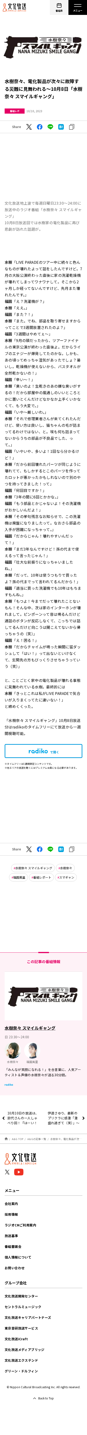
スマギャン (66, 877)
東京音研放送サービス (21, 1328)
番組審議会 (13, 1246)
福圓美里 (19, 877)
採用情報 (11, 1214)
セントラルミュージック (23, 1306)
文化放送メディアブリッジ (25, 1349)
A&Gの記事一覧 (36, 1139)
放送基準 (11, 1235)
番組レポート (42, 877)
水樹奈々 (66, 868)
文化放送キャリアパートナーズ (28, 1317)
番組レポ (14, 111)
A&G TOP (17, 1139)
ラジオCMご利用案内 (20, 1225)
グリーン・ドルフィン (21, 1371)
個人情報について (18, 1257)
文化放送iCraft (16, 1339)
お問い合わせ (15, 1268)
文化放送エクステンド (21, 1360)
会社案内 (11, 1203)
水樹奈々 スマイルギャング (33, 868)
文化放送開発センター (21, 1296)
